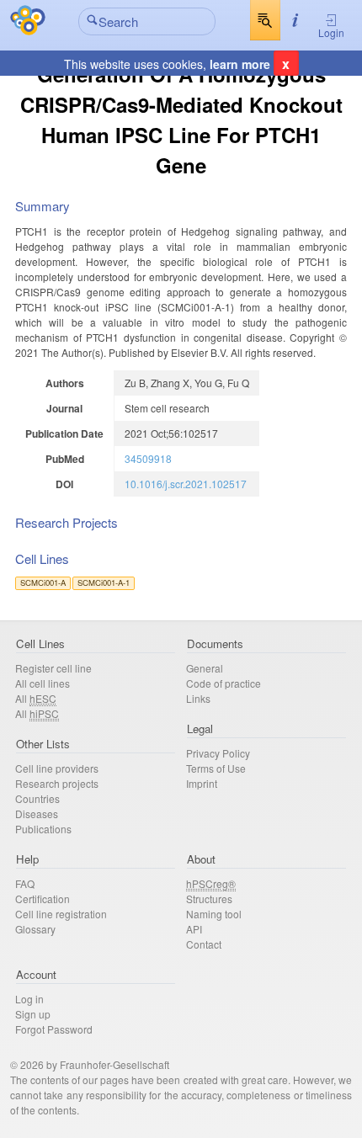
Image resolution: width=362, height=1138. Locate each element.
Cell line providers (56, 768)
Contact (203, 944)
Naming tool (214, 914)
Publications (43, 829)
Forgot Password (54, 1029)
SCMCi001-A (43, 582)
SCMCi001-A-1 (103, 582)
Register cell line (53, 668)
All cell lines (42, 683)
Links (198, 698)
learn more (240, 64)
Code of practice (223, 683)
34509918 (148, 458)
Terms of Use (216, 768)
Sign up (33, 1014)
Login (331, 32)
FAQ (25, 883)
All (35, 698)
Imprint (201, 783)
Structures (209, 898)
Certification (42, 898)
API (194, 929)
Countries (37, 798)
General (204, 668)
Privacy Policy (218, 753)
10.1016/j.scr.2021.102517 (186, 483)
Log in (29, 999)
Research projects (56, 783)
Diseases (36, 813)
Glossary (35, 929)
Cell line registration (61, 914)
